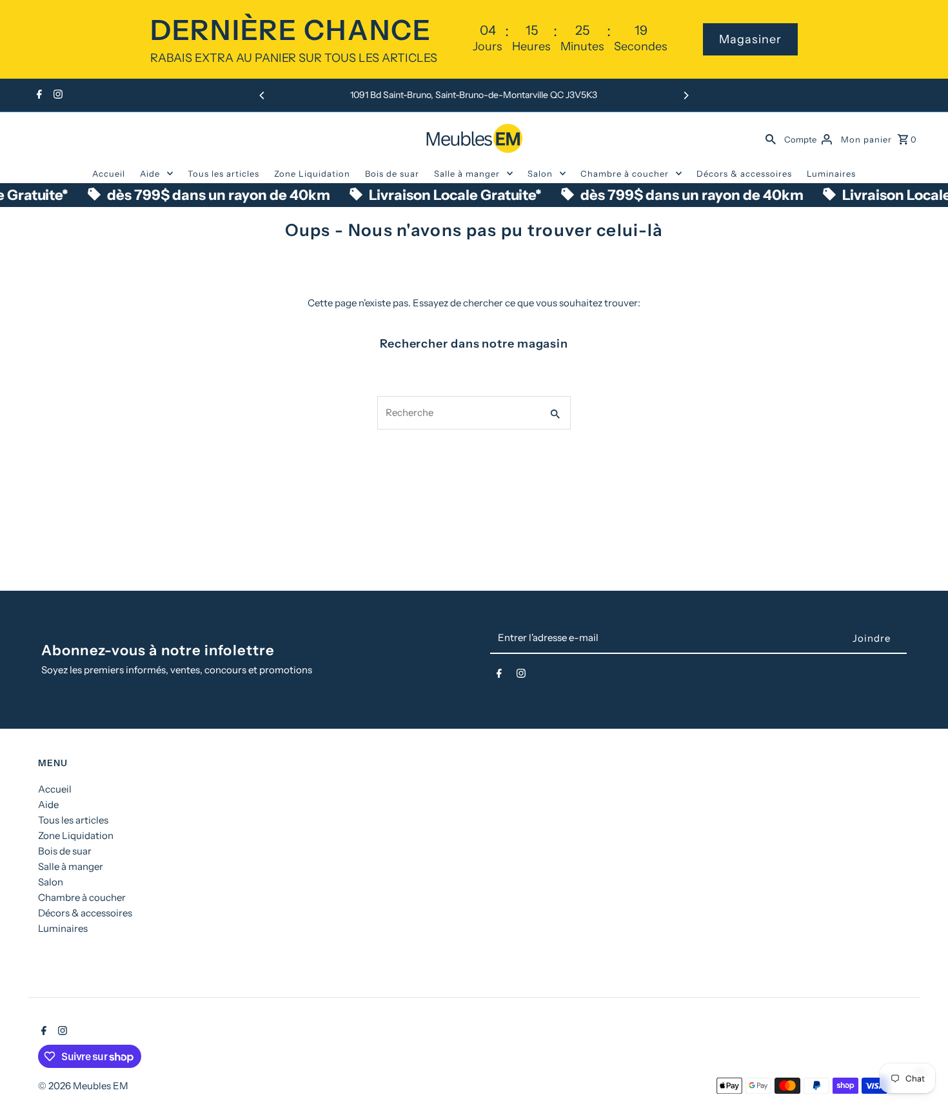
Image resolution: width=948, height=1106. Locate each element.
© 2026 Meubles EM (83, 1086)
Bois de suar (392, 173)
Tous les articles (223, 173)
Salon (540, 173)
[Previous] (262, 95)
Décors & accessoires (744, 173)
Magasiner (750, 39)
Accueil (108, 173)
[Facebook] (38, 95)
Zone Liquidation (312, 173)
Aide (150, 173)
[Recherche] (770, 138)
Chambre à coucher (624, 173)
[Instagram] (56, 95)
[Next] (685, 95)
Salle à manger (467, 173)
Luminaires (831, 173)
